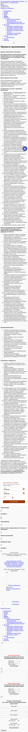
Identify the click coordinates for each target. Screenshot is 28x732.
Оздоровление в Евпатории (14, 566)
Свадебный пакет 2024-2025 (14, 22)
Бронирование (7, 11)
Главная (6, 12)
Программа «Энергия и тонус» (15, 29)
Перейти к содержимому (7, 8)
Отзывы (6, 38)
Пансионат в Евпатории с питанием (14, 563)
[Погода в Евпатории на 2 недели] (14, 589)
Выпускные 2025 (11, 20)
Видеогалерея (10, 37)
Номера (6, 13)
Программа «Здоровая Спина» (15, 26)
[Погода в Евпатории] (14, 585)
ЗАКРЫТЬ (3, 730)
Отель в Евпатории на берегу (14, 561)
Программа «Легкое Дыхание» (15, 27)
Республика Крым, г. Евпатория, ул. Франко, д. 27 (14, 1)
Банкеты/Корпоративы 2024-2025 (16, 23)
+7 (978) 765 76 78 (14, 2)
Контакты (6, 40)
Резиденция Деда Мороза (13, 19)
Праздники (7, 17)
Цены (5, 15)
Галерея (6, 36)
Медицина (6, 24)
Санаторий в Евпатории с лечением (14, 562)
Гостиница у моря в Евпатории (14, 565)
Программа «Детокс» (12, 34)
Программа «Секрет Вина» (14, 33)
